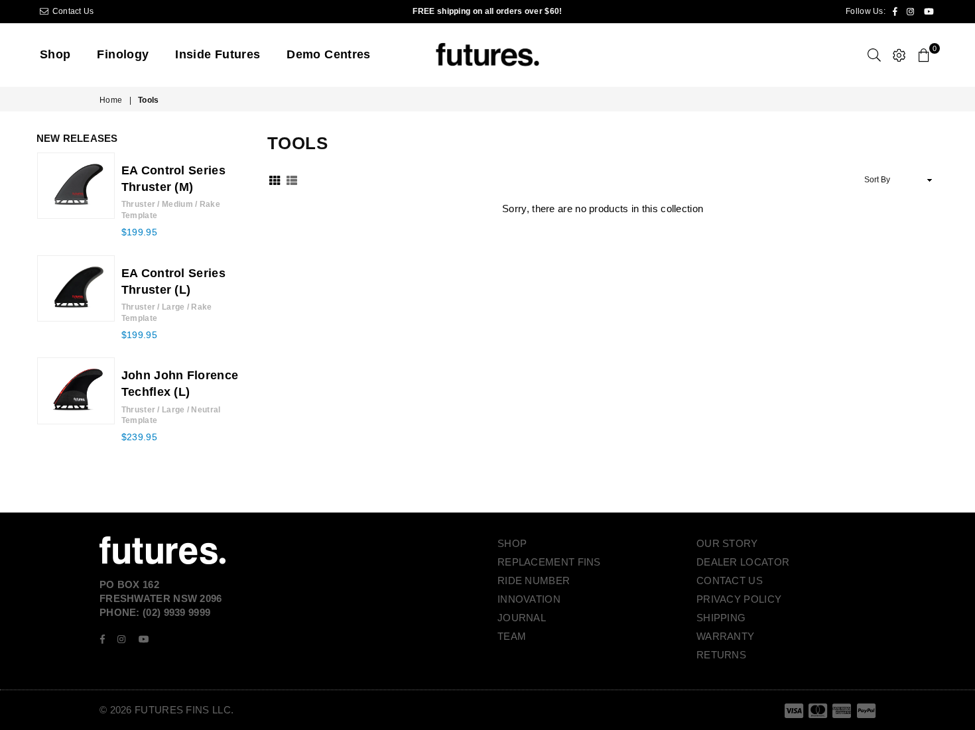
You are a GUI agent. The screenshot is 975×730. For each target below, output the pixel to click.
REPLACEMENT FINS (549, 562)
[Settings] (899, 55)
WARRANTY (725, 636)
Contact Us (72, 11)
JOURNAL (521, 617)
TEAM (511, 636)
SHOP (512, 543)
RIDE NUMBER (533, 580)
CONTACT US (729, 580)
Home (110, 100)
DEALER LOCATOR (742, 562)
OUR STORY (727, 543)
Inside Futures (217, 54)
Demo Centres (328, 54)
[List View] (292, 180)
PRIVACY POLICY (738, 599)
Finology (123, 54)
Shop (55, 54)
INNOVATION (528, 599)
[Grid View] (274, 180)
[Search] (874, 55)
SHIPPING (721, 617)
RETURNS (721, 654)
